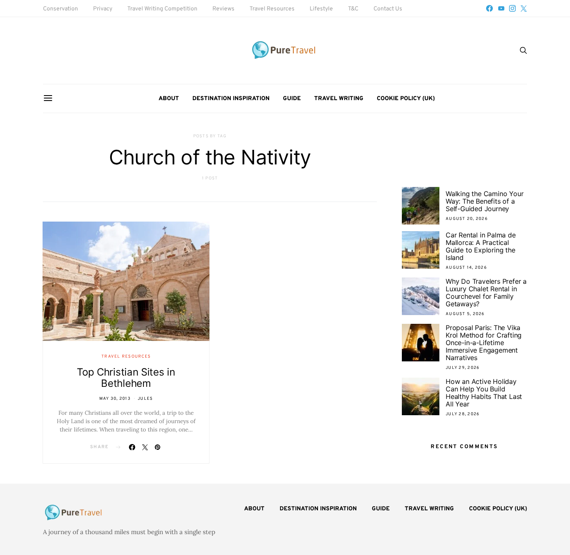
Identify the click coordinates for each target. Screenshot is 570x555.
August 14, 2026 (466, 267)
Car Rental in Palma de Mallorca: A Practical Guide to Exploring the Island (481, 246)
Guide (292, 98)
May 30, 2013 (115, 398)
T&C (353, 9)
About (169, 98)
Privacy (102, 9)
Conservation (60, 9)
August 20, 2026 (467, 219)
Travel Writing (338, 98)
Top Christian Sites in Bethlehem (126, 377)
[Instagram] (512, 8)
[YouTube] (501, 8)
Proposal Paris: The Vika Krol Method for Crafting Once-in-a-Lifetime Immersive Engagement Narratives (484, 342)
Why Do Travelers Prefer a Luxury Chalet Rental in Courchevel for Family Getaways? (486, 292)
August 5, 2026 (465, 314)
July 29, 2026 (462, 368)
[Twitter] (523, 8)
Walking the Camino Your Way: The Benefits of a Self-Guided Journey (484, 201)
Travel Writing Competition (162, 9)
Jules (145, 398)
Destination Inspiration (231, 98)
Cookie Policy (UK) (406, 98)
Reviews (223, 9)
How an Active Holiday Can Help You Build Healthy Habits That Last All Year (484, 392)
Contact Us (387, 9)
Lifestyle (321, 9)
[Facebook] (489, 8)
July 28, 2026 (462, 414)
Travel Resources (272, 9)
